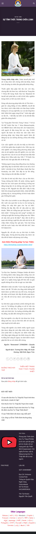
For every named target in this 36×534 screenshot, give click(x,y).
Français (5, 518)
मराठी (18, 520)
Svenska (10, 525)
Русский (18, 523)
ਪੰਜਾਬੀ (12, 523)
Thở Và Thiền (18, 17)
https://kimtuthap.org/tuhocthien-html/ (18, 245)
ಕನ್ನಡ (5, 520)
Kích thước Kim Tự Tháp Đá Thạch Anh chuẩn (17, 404)
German (13, 518)
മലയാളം (12, 520)
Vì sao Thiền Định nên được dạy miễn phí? (16, 414)
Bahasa (5, 515)
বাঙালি (11, 515)
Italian (31, 518)
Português (4, 523)
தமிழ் (17, 525)
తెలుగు (23, 525)
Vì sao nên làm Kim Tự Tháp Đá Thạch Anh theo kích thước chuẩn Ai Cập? (18, 399)
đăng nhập (11, 381)
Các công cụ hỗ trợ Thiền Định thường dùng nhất (16, 419)
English (29, 515)
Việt (28, 525)
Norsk (24, 520)
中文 (16, 515)
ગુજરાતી (20, 518)
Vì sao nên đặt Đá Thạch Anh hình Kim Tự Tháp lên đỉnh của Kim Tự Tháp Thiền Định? (17, 409)
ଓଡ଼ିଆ (30, 520)
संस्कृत (25, 523)
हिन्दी (26, 518)
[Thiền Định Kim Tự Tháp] (18, 3)
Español (32, 523)
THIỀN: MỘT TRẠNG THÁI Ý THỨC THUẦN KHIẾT (27, 369)
